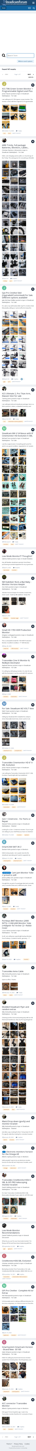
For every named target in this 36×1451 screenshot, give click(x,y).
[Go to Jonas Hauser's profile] (4, 84)
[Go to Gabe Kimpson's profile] (4, 1342)
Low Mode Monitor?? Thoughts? (17, 556)
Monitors (25, 849)
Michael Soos (6, 438)
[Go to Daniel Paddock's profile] (4, 1225)
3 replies (15, 379)
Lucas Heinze (6, 930)
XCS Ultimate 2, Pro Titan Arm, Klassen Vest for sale (16, 394)
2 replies (19, 858)
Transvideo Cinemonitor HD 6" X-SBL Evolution (17, 763)
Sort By (30, 77)
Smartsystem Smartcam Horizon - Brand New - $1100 (17, 1348)
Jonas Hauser (6, 94)
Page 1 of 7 (17, 74)
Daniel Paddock (7, 1235)
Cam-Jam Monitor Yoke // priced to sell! (17, 873)
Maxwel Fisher (6, 824)
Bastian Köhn (6, 849)
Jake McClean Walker (9, 300)
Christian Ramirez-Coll (9, 150)
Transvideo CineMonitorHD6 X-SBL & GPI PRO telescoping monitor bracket (16, 1182)
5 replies (18, 959)
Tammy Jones (6, 398)
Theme (8, 1444)
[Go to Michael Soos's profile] (4, 428)
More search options (26, 61)
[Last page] (33, 74)
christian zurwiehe (8, 1263)
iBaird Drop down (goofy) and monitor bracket (16, 1122)
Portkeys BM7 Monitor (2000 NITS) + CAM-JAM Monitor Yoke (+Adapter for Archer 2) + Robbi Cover (17, 924)
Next (29, 74)
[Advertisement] (18, 34)
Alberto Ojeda (6, 1157)
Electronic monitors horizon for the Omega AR (17, 1152)
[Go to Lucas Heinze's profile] (4, 916)
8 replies (17, 567)
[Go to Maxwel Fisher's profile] (4, 814)
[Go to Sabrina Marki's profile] (4, 551)
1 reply (19, 131)
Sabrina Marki (6, 559)
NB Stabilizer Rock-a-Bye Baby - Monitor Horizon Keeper (16, 583)
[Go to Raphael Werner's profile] (4, 655)
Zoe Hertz (5, 587)
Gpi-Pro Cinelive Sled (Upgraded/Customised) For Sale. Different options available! (17, 295)
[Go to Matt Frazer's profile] (4, 703)
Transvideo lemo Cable (13, 971)
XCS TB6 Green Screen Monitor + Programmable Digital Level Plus (17, 89)
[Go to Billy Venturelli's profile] (4, 966)
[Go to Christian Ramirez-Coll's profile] (4, 140)
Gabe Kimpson (7, 1352)
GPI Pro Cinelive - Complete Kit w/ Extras (17, 1291)
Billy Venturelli (6, 974)
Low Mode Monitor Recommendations (11, 1231)
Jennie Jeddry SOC (8, 878)
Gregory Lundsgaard (8, 635)
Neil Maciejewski (7, 1295)
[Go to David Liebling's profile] (4, 1175)
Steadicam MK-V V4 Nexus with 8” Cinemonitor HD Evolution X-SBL (17, 434)
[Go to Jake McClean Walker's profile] (4, 288)
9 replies (14, 278)
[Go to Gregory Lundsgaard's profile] (4, 625)
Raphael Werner (7, 665)
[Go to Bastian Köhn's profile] (4, 842)
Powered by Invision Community (18, 1448)
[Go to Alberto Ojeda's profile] (4, 1147)
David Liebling (6, 1187)
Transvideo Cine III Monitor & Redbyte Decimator (16, 661)
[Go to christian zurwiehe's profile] (4, 1256)
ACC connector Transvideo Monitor (14, 1404)
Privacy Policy (18, 1444)
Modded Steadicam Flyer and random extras (15, 1008)
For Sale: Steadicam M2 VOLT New (18, 708)
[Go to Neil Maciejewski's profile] (4, 1285)
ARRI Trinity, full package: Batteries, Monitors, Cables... (15, 146)
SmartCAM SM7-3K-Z (11, 846)
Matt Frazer (6, 711)
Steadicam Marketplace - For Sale (13, 152)
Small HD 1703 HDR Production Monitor (16, 631)
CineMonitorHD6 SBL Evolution (16, 1260)
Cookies (27, 1444)
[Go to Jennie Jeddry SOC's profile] (4, 868)
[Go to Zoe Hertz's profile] (4, 577)
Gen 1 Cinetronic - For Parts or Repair (16, 820)
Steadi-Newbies (27, 559)
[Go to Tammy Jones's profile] (4, 388)
